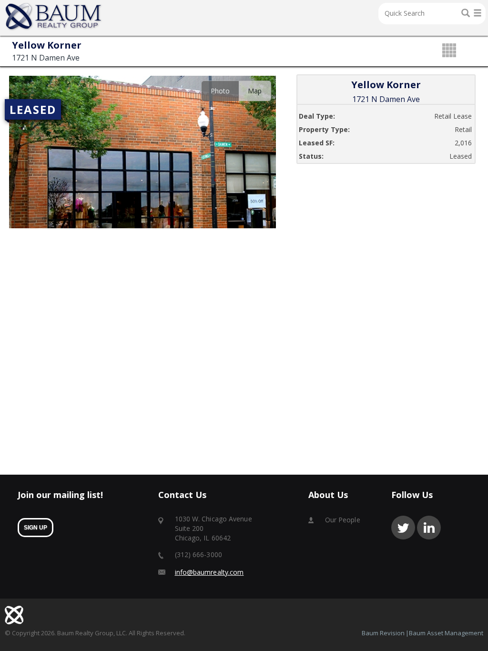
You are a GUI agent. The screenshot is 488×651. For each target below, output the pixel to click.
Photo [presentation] (220, 90)
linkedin (429, 527)
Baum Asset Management (446, 633)
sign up (35, 527)
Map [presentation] (255, 90)
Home (54, 16)
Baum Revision (383, 633)
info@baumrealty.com (209, 572)
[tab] (220, 91)
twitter (403, 527)
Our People (342, 519)
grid (449, 51)
